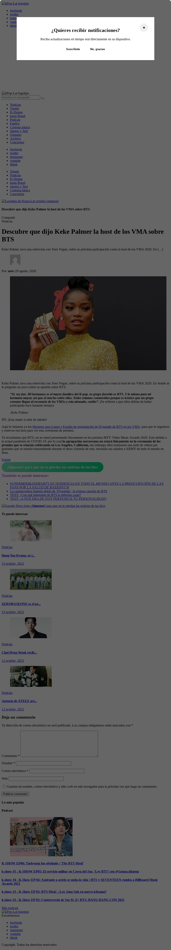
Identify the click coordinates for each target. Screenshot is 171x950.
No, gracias (97, 49)
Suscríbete (73, 49)
